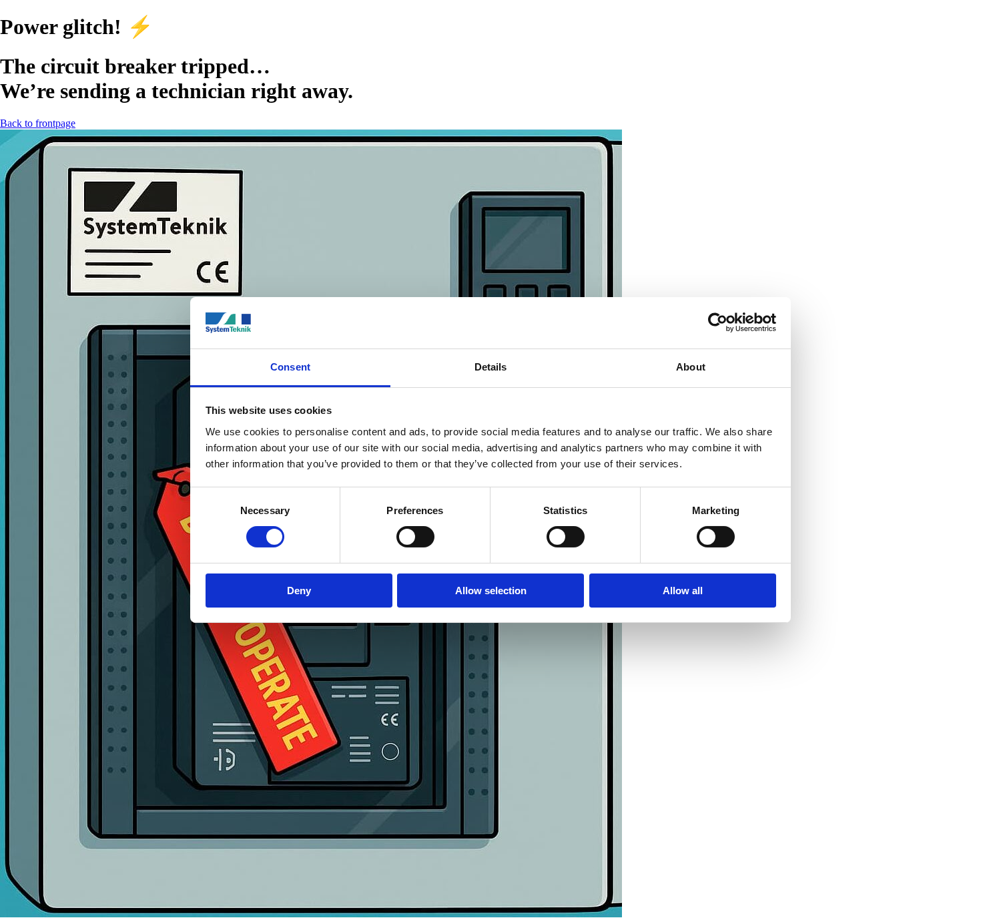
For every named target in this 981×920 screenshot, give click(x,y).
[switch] (415, 536)
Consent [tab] (290, 367)
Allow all (683, 590)
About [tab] (690, 367)
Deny (299, 590)
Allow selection (491, 590)
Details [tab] (490, 367)
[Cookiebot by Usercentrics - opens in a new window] (717, 322)
